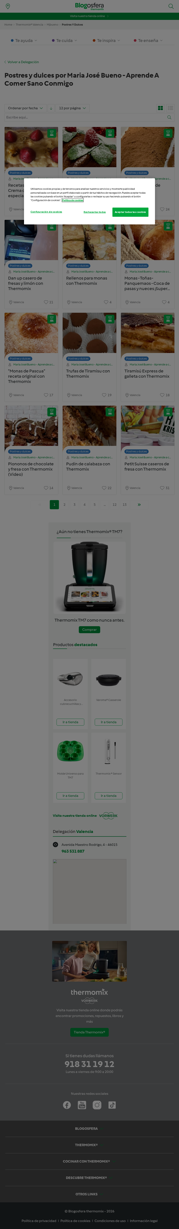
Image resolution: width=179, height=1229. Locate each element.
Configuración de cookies (46, 211)
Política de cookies (72, 200)
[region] (89, 201)
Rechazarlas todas (95, 211)
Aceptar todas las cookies (130, 211)
